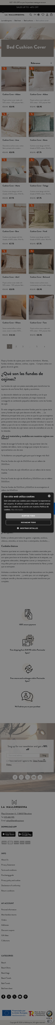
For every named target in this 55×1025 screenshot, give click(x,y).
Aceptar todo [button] (28, 516)
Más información (17, 509)
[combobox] (49, 496)
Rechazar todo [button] (28, 522)
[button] (27, 528)
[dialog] (27, 512)
